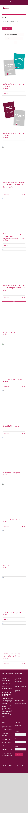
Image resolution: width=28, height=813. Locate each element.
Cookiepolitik (23, 767)
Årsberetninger (18, 680)
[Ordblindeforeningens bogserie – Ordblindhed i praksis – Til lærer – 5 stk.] (14, 163)
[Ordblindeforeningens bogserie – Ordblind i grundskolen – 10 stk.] (14, 266)
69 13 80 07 (5, 696)
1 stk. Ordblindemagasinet (12, 612)
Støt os (16, 692)
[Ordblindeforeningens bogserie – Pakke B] (14, 65)
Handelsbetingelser (10, 767)
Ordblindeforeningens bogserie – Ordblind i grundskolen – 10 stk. (14, 287)
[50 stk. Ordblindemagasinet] (14, 360)
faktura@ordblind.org (7, 755)
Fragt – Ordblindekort (10, 333)
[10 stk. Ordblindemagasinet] (14, 546)
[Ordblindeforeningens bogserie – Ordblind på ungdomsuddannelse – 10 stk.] (14, 214)
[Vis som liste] (15, 42)
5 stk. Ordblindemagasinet (12, 473)
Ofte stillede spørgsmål (20, 703)
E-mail (17, 746)
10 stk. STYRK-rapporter (12, 519)
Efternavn (17, 739)
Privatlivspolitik (17, 767)
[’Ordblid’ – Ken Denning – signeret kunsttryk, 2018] (14, 637)
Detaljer (23, 93)
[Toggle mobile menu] (25, 8)
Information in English (20, 700)
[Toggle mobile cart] (22, 8)
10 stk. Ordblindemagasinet (12, 566)
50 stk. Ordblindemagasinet (12, 379)
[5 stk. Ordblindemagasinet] (14, 453)
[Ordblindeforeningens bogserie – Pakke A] (14, 114)
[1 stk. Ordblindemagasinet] (14, 593)
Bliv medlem (18, 690)
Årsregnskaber (18, 681)
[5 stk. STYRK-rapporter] (14, 406)
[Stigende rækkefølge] (22, 34)
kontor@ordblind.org (7, 708)
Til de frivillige (18, 678)
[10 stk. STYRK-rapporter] (14, 500)
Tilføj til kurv (6, 93)
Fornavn (17, 731)
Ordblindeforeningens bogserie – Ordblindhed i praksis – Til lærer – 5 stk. (13, 184)
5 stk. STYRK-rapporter (11, 426)
